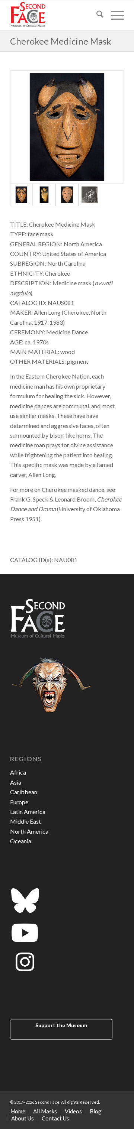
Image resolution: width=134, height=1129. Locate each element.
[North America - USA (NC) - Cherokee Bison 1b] (44, 195)
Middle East (25, 821)
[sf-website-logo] (55, 15)
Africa (18, 772)
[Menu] (113, 15)
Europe (19, 801)
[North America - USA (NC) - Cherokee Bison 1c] (66, 195)
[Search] (96, 15)
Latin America (27, 811)
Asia (15, 782)
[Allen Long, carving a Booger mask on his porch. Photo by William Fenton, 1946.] (90, 195)
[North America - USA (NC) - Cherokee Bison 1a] (67, 127)
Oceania (20, 840)
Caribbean (23, 791)
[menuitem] (96, 15)
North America (29, 831)
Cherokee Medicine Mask (60, 41)
